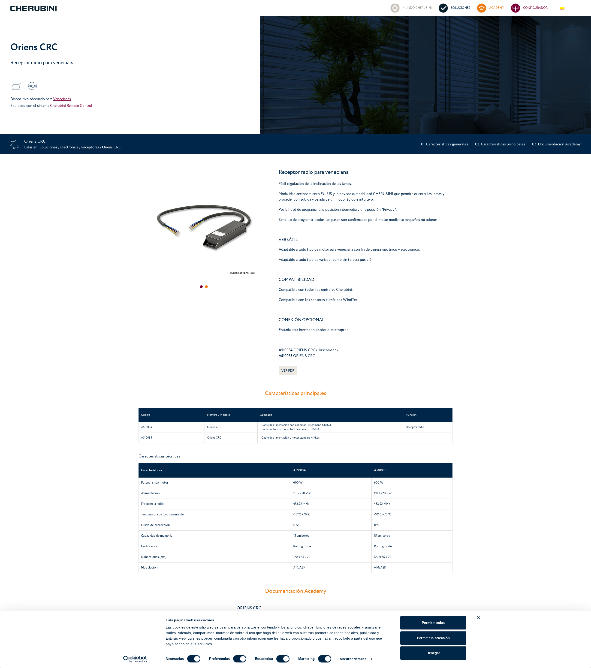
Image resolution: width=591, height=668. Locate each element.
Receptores (90, 147)
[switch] (239, 658)
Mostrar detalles (353, 659)
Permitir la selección (433, 638)
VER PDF (287, 370)
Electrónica (69, 147)
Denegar (433, 653)
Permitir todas (433, 623)
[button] (201, 286)
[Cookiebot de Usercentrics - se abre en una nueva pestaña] (135, 659)
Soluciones (48, 147)
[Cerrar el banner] (478, 617)
